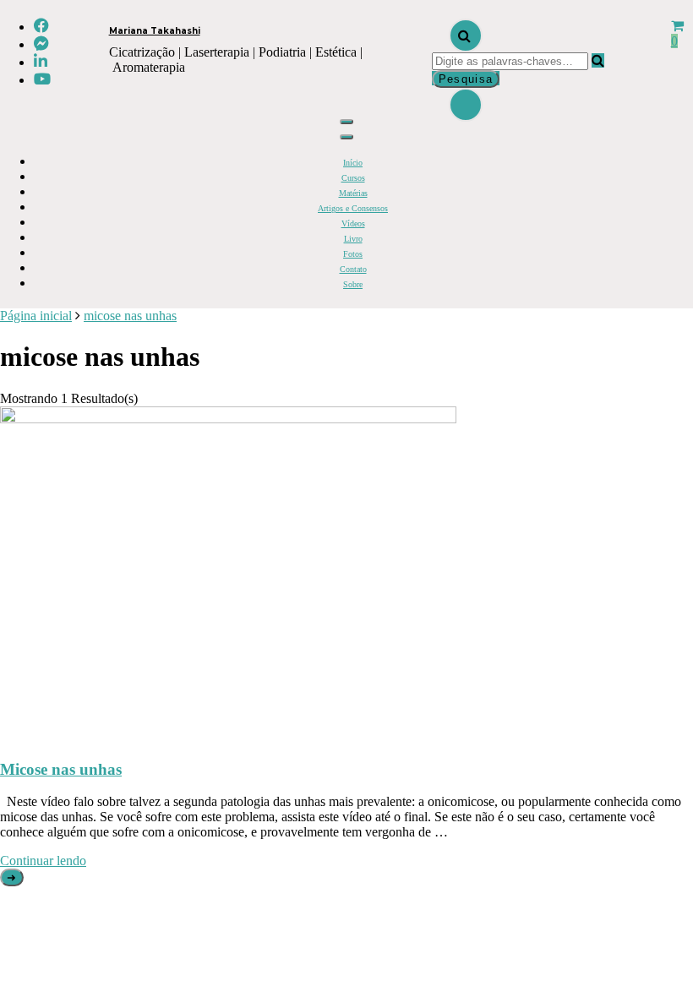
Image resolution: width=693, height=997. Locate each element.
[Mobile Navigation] (346, 121)
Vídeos (353, 223)
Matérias (353, 193)
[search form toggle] (466, 35)
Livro (353, 238)
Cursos (353, 178)
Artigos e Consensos (353, 208)
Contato (353, 269)
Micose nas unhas (61, 769)
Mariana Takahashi (154, 30)
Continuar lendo (43, 860)
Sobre (353, 284)
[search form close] (466, 105)
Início (353, 162)
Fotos (353, 254)
